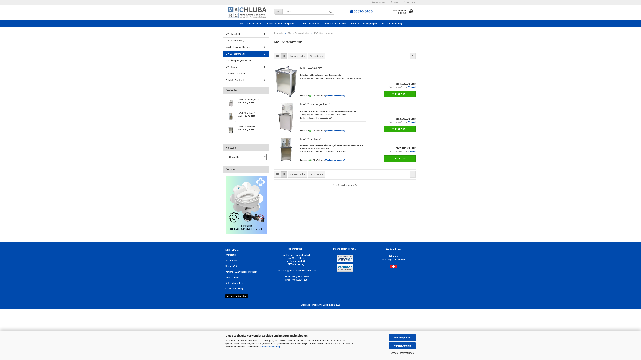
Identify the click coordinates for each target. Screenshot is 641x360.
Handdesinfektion (311, 23)
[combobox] (297, 56)
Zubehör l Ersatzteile (235, 80)
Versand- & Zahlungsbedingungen (241, 272)
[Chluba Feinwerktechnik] (247, 12)
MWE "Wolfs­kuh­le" (311, 68)
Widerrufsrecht (232, 260)
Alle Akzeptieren (402, 337)
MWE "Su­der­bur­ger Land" (315, 104)
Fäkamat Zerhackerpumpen (364, 23)
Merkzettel (410, 2)
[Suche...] (331, 12)
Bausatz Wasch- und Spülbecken (282, 23)
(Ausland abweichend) (335, 96)
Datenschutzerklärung (269, 347)
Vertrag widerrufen (237, 296)
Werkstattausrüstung (392, 23)
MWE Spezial (232, 67)
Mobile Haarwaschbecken (238, 47)
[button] (378, 2)
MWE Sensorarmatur (235, 54)
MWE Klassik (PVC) (235, 41)
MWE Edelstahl (233, 34)
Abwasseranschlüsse (335, 23)
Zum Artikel (399, 94)
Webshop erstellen (310, 305)
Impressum (230, 255)
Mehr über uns (232, 277)
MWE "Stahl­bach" (310, 139)
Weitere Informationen (402, 353)
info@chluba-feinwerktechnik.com (299, 270)
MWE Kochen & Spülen (236, 73)
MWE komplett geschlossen (239, 60)
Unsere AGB (231, 266)
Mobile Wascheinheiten (251, 23)
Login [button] (395, 2)
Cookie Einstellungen (235, 288)
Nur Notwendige (402, 345)
